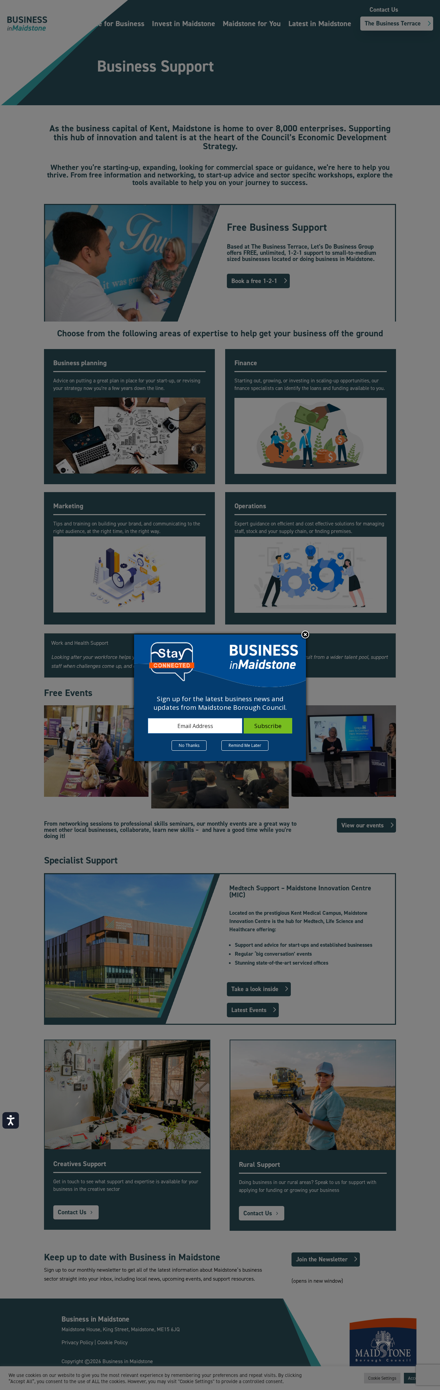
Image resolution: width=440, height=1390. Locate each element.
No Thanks (189, 745)
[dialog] (220, 697)
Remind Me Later (245, 745)
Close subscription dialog (305, 635)
